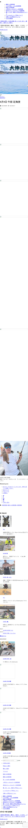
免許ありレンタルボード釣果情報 (12, 785)
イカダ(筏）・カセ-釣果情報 (13, 6)
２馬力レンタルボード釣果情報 (11, 782)
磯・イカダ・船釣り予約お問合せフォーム (14, 804)
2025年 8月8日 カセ (8, 630)
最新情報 (4, 505)
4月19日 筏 (5, 553)
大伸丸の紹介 (6, 763)
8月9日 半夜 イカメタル (9, 633)
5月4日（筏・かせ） (7, 577)
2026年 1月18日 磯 (7, 681)
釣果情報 (19, 505)
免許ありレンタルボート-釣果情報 (15, 10)
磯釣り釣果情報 (7, 777)
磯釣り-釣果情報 (10, 4)
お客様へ (5, 493)
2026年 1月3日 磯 (6, 753)
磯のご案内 (6, 768)
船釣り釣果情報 (10, 7)
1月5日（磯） (6, 621)
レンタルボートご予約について (14, 15)
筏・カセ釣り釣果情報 (9, 779)
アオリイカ (6, 491)
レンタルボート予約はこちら (11, 790)
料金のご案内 (6, 766)
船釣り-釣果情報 (12, 505)
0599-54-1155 (4, 29)
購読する (3, 636)
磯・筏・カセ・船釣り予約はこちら (12, 788)
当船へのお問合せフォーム (13, 17)
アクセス (5, 771)
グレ (4, 529)
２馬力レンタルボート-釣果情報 (14, 9)
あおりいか (6, 490)
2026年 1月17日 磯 (7, 705)
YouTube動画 (9, 18)
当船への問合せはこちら (9, 793)
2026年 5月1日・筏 (7, 658)
